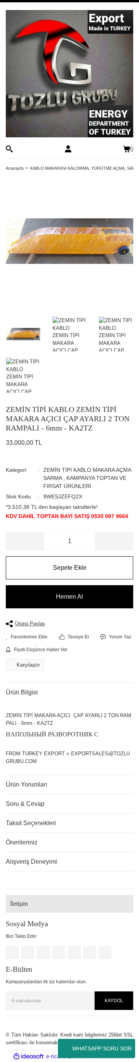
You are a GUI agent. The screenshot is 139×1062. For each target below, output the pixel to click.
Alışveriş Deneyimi (31, 861)
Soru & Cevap (25, 803)
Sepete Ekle (69, 567)
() (131, 149)
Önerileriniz (21, 842)
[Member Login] (68, 149)
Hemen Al (69, 596)
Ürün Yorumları (26, 784)
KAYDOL (114, 1000)
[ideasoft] (28, 1056)
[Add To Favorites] (26, 636)
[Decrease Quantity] (25, 541)
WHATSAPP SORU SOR (102, 1048)
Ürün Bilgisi (22, 692)
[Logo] (69, 73)
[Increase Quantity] (114, 541)
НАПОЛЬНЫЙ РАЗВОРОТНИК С (52, 734)
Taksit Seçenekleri (31, 823)
